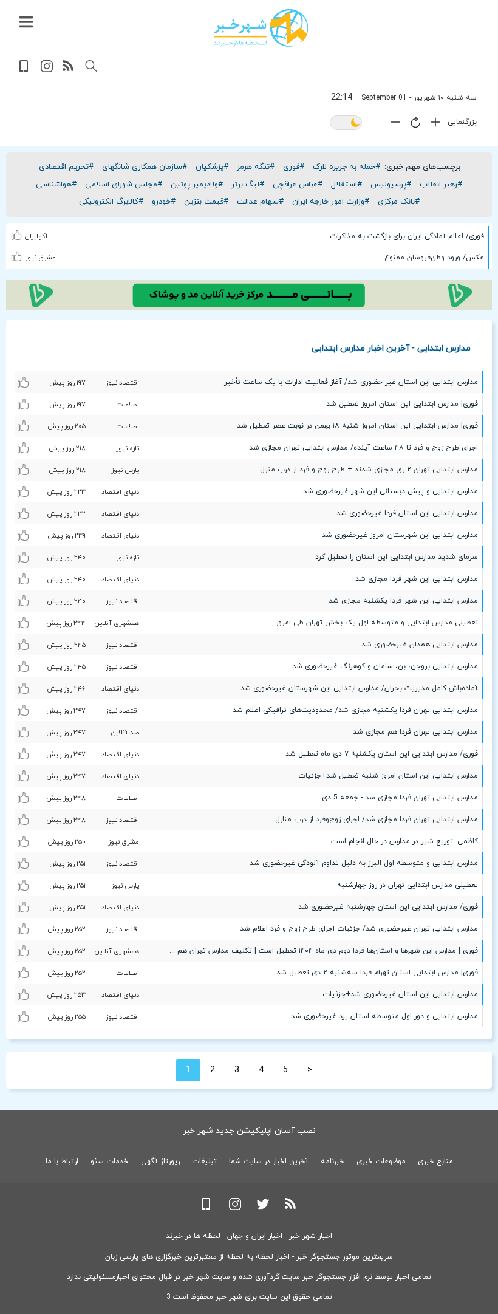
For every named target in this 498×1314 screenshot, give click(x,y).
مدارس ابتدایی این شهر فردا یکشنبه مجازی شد (403, 601)
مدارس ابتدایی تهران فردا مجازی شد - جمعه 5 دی (400, 797)
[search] (91, 66)
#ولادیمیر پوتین (197, 184)
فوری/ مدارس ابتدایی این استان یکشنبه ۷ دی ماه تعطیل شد (381, 754)
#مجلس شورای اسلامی (123, 184)
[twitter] (263, 1208)
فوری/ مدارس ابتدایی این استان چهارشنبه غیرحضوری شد (388, 907)
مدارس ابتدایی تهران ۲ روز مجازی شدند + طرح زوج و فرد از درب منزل (369, 469)
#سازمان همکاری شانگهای (144, 167)
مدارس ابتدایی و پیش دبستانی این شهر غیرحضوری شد (390, 491)
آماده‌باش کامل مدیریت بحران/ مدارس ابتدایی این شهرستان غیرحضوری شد (359, 688)
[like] (18, 233)
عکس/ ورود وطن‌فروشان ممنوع (434, 257)
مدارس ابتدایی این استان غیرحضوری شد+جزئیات (400, 994)
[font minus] (392, 125)
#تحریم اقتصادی (66, 167)
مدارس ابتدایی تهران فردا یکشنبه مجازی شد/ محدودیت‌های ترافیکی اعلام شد (355, 710)
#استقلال (346, 184)
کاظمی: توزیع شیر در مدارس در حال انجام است (404, 841)
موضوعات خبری (381, 1161)
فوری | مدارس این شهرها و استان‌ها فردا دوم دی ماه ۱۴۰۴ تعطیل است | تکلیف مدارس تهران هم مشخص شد (319, 951)
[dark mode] (346, 123)
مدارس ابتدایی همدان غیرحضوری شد (419, 644)
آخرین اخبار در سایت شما (269, 1161)
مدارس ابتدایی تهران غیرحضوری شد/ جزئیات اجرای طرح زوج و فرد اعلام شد (359, 929)
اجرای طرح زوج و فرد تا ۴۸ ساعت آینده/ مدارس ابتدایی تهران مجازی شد (363, 448)
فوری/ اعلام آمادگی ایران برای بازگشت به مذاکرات (407, 236)
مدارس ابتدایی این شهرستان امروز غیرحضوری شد (400, 535)
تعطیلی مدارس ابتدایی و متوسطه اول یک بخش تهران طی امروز (377, 623)
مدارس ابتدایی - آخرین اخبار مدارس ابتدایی (391, 348)
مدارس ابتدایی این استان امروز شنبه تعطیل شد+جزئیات (388, 776)
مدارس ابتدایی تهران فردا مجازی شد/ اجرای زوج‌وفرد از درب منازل (376, 819)
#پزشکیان (212, 167)
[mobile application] (25, 70)
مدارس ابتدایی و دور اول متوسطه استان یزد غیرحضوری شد (384, 1016)
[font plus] (432, 125)
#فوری (293, 167)
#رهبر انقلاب (441, 184)
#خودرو (164, 201)
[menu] (26, 22)
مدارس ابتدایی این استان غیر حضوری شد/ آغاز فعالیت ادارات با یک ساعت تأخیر (351, 382)
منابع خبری (435, 1161)
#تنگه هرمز (256, 167)
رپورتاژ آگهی (160, 1161)
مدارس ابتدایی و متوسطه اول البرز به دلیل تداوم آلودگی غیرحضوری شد (364, 863)
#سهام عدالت (260, 201)
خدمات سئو (109, 1161)
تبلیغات (204, 1161)
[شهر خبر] (261, 28)
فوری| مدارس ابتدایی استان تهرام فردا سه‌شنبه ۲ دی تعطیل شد (377, 972)
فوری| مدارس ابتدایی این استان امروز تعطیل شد (402, 404)
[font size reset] (412, 124)
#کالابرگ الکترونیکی (111, 201)
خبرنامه (332, 1161)
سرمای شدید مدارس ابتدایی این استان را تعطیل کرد (396, 557)
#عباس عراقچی (297, 184)
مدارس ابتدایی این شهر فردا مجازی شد (416, 579)
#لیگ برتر (247, 184)
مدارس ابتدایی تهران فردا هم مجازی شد (415, 732)
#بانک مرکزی (399, 201)
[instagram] (47, 70)
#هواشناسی (56, 184)
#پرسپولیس (390, 184)
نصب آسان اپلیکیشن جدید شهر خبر (249, 1131)
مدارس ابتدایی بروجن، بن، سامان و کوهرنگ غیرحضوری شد (385, 666)
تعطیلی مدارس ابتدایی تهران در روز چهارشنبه (407, 885)
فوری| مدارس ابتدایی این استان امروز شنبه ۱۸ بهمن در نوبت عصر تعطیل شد (357, 426)
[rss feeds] (69, 70)
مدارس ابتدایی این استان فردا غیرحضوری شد (407, 513)
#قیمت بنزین (206, 201)
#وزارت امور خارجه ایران (330, 201)
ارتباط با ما (62, 1161)
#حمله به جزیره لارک (346, 167)
